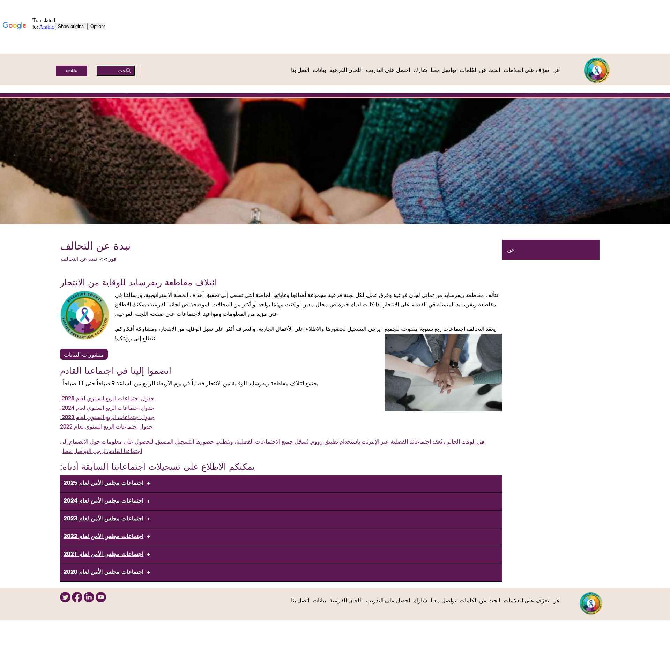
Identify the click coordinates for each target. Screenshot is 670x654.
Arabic (71, 70)
